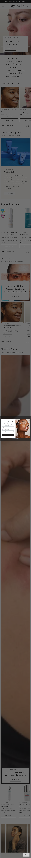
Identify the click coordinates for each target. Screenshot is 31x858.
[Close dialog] (29, 420)
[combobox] (3, 429)
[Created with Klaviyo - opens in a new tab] (15, 438)
